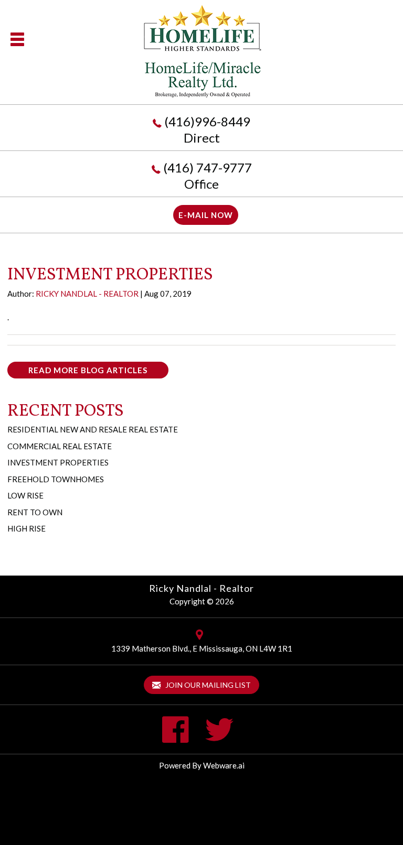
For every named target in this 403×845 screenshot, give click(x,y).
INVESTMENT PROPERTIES (58, 462)
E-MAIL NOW (205, 215)
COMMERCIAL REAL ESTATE (59, 446)
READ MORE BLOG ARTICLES (87, 370)
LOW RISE (25, 495)
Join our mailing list (207, 684)
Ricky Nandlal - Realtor (201, 588)
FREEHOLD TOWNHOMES (55, 479)
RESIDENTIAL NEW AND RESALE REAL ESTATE (92, 429)
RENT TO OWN (34, 512)
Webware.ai (224, 765)
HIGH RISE (26, 528)
